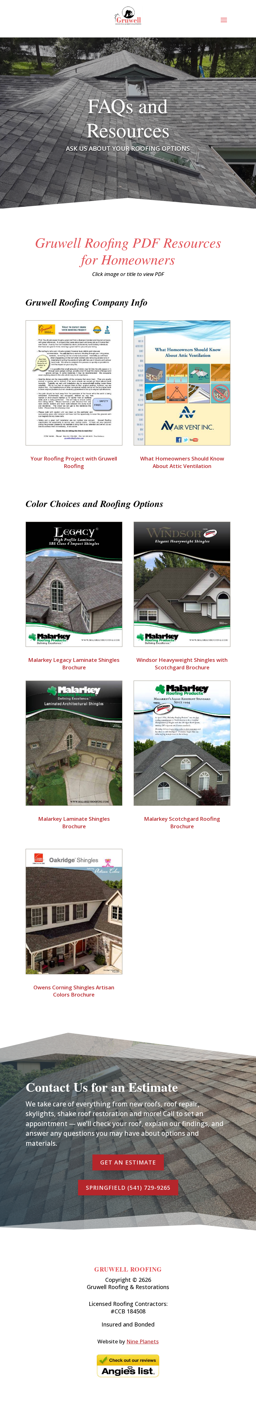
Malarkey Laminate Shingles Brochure (74, 822)
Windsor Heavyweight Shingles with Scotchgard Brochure (182, 663)
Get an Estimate (128, 1162)
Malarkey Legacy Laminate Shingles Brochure (74, 663)
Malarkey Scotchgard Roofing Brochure (182, 822)
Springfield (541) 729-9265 (128, 1187)
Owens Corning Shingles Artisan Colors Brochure (73, 991)
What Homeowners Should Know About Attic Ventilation (182, 462)
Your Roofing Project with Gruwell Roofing (74, 462)
